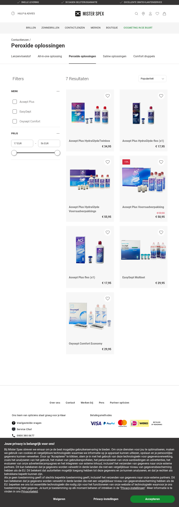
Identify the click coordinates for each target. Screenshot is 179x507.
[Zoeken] (136, 13)
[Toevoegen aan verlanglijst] (107, 95)
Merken (96, 27)
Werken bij (87, 402)
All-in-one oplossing (50, 56)
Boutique (112, 27)
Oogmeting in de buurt (138, 27)
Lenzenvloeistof (21, 56)
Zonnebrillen (50, 27)
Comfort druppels (144, 56)
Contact (70, 402)
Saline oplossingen (114, 56)
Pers (101, 402)
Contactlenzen (75, 27)
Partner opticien (119, 402)
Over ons (55, 402)
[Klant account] (150, 13)
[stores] (143, 13)
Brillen (31, 27)
